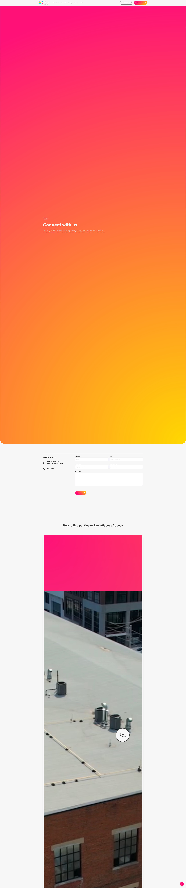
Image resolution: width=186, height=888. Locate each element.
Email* (111, 456)
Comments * (78, 471)
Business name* (113, 464)
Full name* (77, 456)
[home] (44, 3)
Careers (81, 2)
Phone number (78, 464)
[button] (56, 3)
